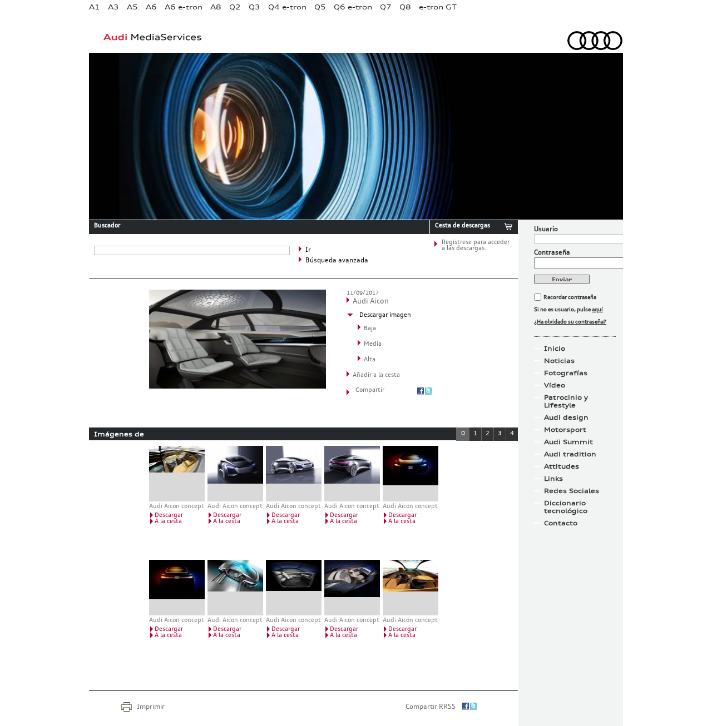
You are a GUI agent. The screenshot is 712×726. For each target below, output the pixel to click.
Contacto (560, 523)
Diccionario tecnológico (565, 507)
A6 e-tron (183, 7)
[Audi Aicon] (237, 386)
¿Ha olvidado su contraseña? (570, 322)
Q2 (235, 7)
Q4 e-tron (287, 7)
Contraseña (552, 253)
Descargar (169, 516)
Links (553, 479)
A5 (132, 7)
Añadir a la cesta (376, 375)
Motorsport (565, 430)
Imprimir (151, 707)
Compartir (369, 390)
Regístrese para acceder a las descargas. (476, 246)
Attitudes (561, 466)
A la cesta (168, 522)
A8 (215, 7)
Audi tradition (570, 454)
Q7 (386, 7)
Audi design (566, 417)
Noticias (559, 361)
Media (373, 344)
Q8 (405, 7)
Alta (369, 360)
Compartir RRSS (431, 707)
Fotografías (565, 373)
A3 (113, 7)
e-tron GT (438, 7)
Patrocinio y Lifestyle (566, 401)
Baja (370, 329)
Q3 (254, 7)
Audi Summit (568, 442)
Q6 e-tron (353, 7)
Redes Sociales (571, 491)
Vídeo (554, 385)
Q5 (320, 7)
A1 (94, 7)
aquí (597, 309)
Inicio (554, 348)
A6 (151, 7)
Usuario (546, 229)
